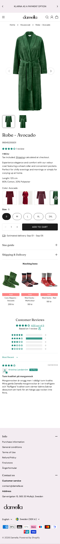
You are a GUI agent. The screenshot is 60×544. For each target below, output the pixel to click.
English (5, 519)
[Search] (47, 17)
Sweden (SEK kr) (28, 519)
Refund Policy (9, 457)
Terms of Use (9, 452)
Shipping (20, 157)
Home (12, 25)
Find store (7, 462)
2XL (51, 216)
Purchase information (13, 441)
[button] (9, 148)
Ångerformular (9, 468)
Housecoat (25, 25)
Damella (14, 537)
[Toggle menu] (3, 17)
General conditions (12, 447)
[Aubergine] (41, 198)
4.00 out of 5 (37, 325)
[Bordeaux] (9, 198)
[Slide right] (50, 71)
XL (38, 216)
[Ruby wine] (25, 198)
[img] (8, 365)
